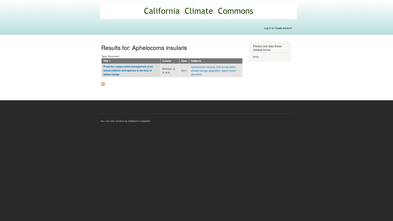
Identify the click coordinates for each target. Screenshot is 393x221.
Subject (132, 121)
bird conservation (226, 67)
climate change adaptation (205, 70)
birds (198, 74)
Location (146, 121)
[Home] (199, 11)
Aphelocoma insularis (203, 67)
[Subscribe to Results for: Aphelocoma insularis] (103, 83)
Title (105, 61)
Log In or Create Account (278, 28)
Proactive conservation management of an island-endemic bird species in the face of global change (128, 70)
